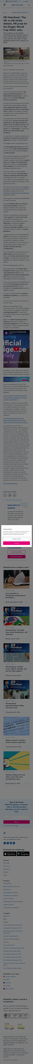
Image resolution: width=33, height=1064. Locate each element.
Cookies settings (16, 538)
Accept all (16, 543)
